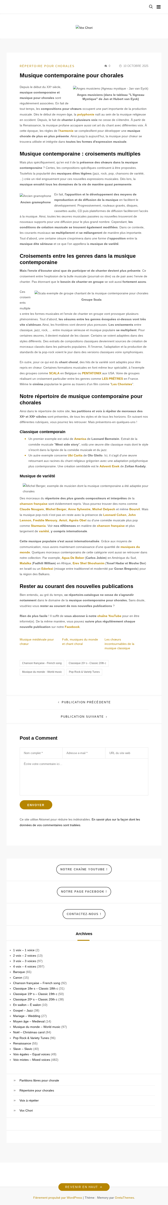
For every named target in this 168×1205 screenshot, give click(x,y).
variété (44, 531)
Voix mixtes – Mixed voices (31, 1059)
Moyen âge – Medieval (29, 1021)
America (80, 439)
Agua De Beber (73, 557)
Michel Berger (56, 509)
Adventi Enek (109, 466)
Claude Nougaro (32, 509)
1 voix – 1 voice (24, 950)
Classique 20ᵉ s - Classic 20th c (87, 663)
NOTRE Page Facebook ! (84, 891)
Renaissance (22, 1043)
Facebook (72, 627)
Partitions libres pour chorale (39, 1080)
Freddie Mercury (45, 520)
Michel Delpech (103, 509)
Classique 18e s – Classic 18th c (35, 988)
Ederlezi (47, 568)
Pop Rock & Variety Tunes (84, 671)
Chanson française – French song (36, 983)
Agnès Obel (77, 520)
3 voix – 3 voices (24, 961)
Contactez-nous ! (84, 914)
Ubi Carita (75, 455)
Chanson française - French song (42, 663)
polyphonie (85, 114)
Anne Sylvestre (79, 509)
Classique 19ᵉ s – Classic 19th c (35, 994)
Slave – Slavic (22, 1049)
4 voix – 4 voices (24, 966)
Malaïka (25, 563)
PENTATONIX (91, 373)
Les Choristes (121, 384)
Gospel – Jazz (23, 1010)
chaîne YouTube (109, 616)
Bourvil (134, 509)
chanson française (33, 503)
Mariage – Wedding (26, 1016)
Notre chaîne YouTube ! (84, 869)
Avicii (63, 520)
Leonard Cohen (114, 515)
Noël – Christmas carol (29, 1032)
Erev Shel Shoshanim (88, 563)
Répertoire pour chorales (47, 66)
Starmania (38, 525)
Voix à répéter (29, 1100)
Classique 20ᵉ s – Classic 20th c (35, 999)
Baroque (19, 972)
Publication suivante (82, 716)
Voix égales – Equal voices (31, 1054)
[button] (151, 7)
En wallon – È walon (27, 1005)
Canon (17, 977)
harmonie (67, 130)
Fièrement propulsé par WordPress (58, 1197)
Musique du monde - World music (42, 671)
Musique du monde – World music (36, 1027)
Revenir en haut (81, 1187)
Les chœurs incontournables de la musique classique (119, 644)
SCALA (54, 373)
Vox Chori (26, 1110)
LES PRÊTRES (112, 378)
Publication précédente (86, 702)
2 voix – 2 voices (24, 955)
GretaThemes (124, 1197)
